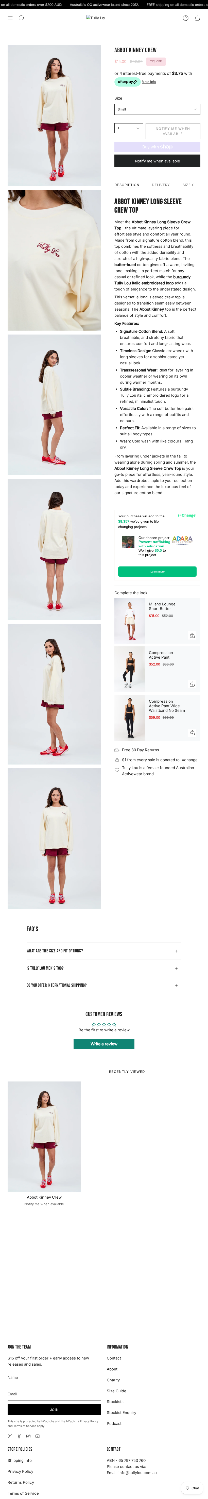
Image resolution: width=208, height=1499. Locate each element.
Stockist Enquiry (121, 1412)
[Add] (192, 635)
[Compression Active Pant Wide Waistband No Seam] (129, 718)
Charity (113, 1380)
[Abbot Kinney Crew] (44, 1136)
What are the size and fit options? (55, 951)
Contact (114, 1358)
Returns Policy (21, 1482)
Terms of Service (24, 1426)
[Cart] (197, 18)
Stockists (115, 1401)
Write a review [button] (104, 1043)
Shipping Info (20, 1460)
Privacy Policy (89, 1421)
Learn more (157, 571)
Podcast (114, 1423)
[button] (21, 18)
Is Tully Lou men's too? (45, 968)
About (112, 1369)
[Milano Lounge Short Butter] (129, 621)
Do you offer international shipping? (57, 985)
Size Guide (116, 1391)
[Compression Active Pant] (129, 669)
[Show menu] (10, 18)
